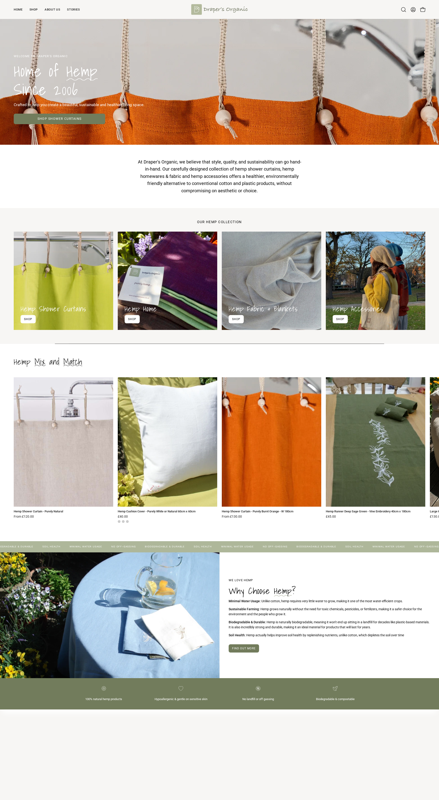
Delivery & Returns (237, 733)
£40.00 (123, 516)
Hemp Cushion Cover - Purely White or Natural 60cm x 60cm (156, 511)
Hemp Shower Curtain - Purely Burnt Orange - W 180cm (257, 511)
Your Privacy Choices (239, 754)
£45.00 (331, 516)
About (228, 720)
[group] (219, 450)
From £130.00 (232, 516)
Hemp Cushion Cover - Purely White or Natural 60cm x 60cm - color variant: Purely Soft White (127, 521)
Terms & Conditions (238, 747)
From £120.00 (24, 516)
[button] (403, 9)
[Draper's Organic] (219, 9)
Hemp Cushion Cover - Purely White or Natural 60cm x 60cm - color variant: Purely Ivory (123, 521)
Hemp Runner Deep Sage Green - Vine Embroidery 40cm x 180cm (368, 511)
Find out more (244, 648)
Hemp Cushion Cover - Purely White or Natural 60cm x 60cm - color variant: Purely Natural (119, 521)
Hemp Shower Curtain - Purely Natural (38, 511)
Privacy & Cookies (236, 740)
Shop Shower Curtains (59, 119)
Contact (230, 727)
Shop (28, 319)
